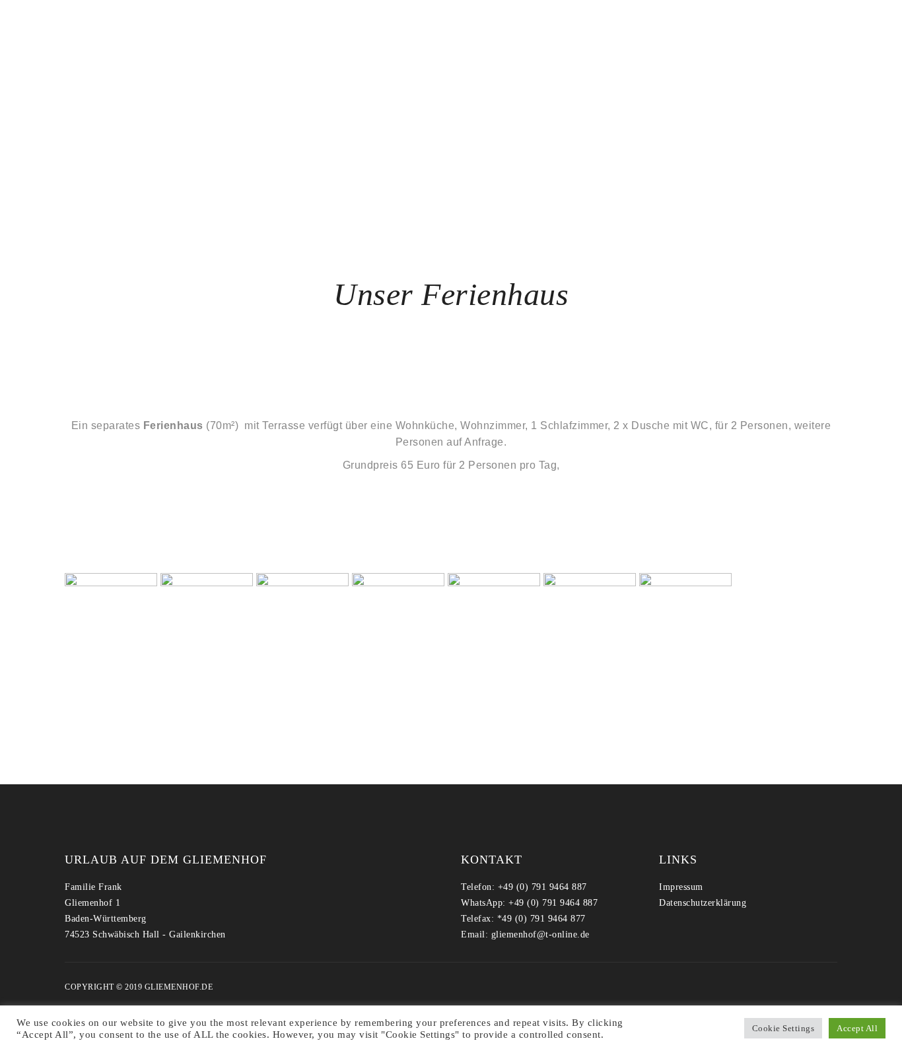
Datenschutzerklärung (702, 903)
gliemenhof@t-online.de (540, 934)
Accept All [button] (857, 1028)
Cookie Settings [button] (783, 1028)
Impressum (681, 887)
